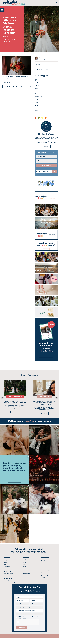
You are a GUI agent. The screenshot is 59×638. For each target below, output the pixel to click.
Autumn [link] (37, 111)
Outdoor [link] (37, 99)
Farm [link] (36, 98)
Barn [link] (36, 93)
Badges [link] (43, 577)
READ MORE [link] (46, 146)
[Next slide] (56, 398)
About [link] (42, 559)
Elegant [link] (37, 82)
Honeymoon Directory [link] (9, 582)
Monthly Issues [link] (26, 573)
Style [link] (24, 568)
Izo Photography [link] (39, 66)
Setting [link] (24, 570)
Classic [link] (37, 81)
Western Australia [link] (40, 107)
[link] (2, 10)
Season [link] (24, 571)
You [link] (5, 564)
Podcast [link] (6, 568)
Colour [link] (24, 564)
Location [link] (25, 566)
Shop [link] (5, 570)
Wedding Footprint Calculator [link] (8, 574)
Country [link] (37, 95)
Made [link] (5, 562)
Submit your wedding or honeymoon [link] (46, 573)
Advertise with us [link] (45, 575)
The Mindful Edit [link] (8, 571)
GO (54, 171)
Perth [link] (36, 105)
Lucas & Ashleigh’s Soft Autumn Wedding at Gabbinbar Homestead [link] (15, 402)
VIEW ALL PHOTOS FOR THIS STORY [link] (13, 86)
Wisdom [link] (6, 560)
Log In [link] (42, 565)
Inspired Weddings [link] (27, 560)
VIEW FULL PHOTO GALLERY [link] (42, 69)
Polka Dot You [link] (44, 396)
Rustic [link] (36, 88)
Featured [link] (6, 39)
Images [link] (24, 562)
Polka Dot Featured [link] (15, 396)
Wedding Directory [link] (8, 580)
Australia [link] (37, 104)
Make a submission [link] (45, 570)
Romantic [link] (37, 87)
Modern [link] (37, 85)
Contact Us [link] (43, 563)
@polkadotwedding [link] (44, 421)
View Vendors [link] (46, 165)
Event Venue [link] (38, 96)
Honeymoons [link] (7, 566)
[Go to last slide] (2, 398)
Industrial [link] (37, 84)
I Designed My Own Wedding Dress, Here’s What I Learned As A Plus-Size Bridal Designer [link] (44, 403)
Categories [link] (25, 559)
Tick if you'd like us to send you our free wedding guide (29, 617)
